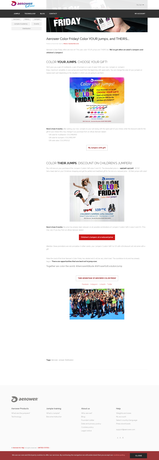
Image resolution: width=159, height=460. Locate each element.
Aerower (16, 19)
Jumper (37, 19)
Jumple (17, 13)
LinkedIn (103, 284)
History (27, 19)
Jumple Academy (20, 24)
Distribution (27, 28)
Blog (42, 13)
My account (140, 13)
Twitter (109, 284)
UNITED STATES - (44, 448)
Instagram (94, 284)
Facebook (85, 284)
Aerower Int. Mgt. (19, 448)
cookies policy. (119, 455)
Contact (53, 13)
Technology (30, 13)
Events (36, 24)
